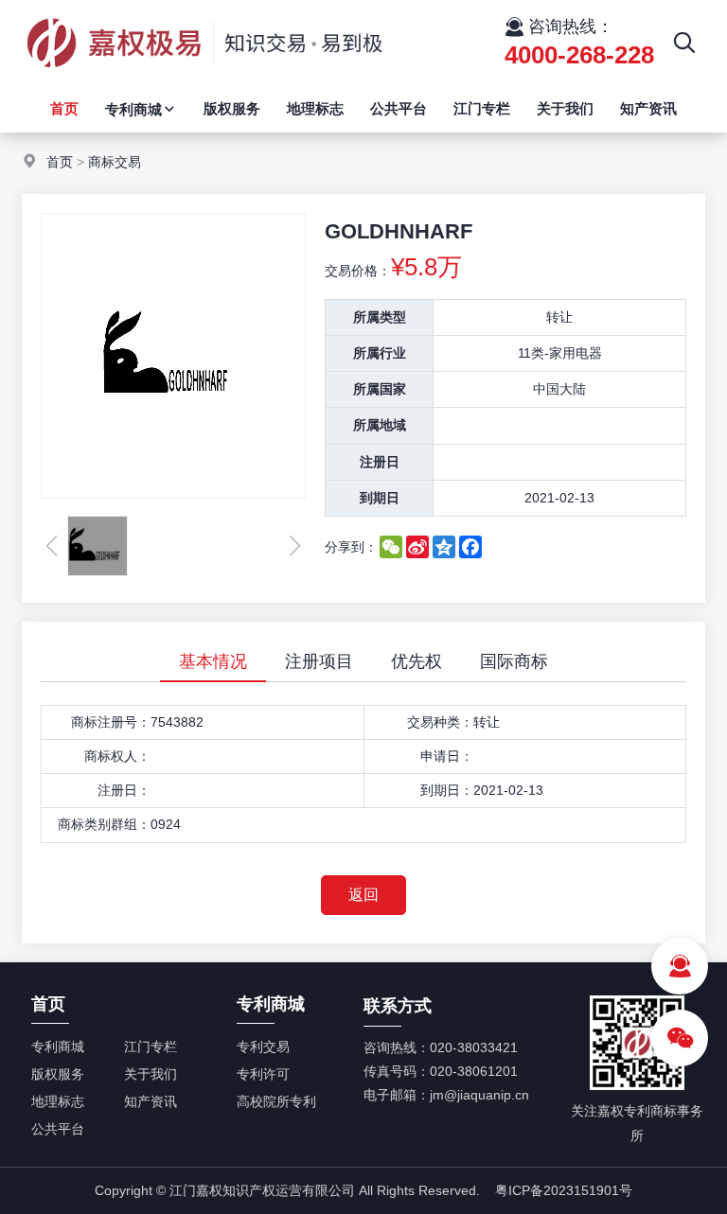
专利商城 (133, 109)
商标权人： (117, 756)
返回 (363, 895)
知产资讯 (648, 108)
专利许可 (263, 1074)
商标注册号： (111, 722)
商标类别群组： (104, 824)
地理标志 (315, 108)
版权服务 (232, 108)
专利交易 (263, 1046)
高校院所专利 (276, 1101)
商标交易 (114, 161)
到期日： (446, 790)
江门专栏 (481, 108)
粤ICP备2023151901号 (563, 1190)
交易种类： (440, 722)
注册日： (124, 790)
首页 (64, 108)
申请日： (446, 756)
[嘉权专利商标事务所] (204, 80)
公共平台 (398, 108)
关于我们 (565, 108)
